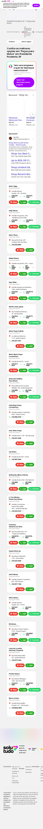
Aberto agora (26, 42)
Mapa (15, 202)
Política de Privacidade (10, 7)
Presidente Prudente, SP (16, 21)
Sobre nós (28, 767)
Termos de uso (15, 777)
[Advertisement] (21, 15)
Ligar (24, 202)
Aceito (36, 5)
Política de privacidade (15, 781)
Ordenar (12, 42)
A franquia (29, 769)
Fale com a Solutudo (15, 768)
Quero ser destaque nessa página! (23, 82)
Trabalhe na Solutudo (15, 772)
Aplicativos (29, 772)
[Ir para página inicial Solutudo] (10, 749)
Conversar (35, 202)
